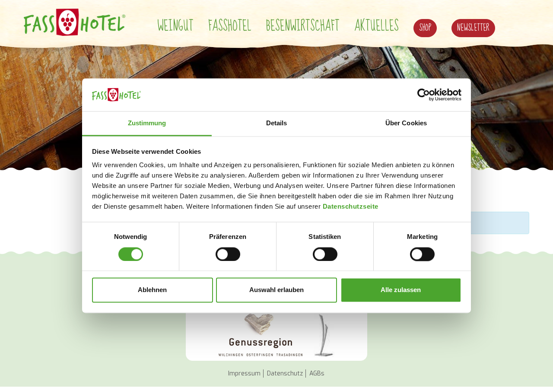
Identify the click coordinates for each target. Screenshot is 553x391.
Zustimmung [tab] (147, 123)
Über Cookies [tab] (406, 123)
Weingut (175, 26)
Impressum (244, 373)
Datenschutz (285, 373)
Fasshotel (229, 26)
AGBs (316, 373)
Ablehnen (152, 290)
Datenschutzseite (350, 206)
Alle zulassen (401, 290)
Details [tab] (276, 123)
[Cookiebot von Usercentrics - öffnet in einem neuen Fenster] (423, 94)
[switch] (228, 254)
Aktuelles (376, 26)
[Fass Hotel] (74, 22)
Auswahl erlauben (276, 290)
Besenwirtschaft (303, 26)
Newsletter (473, 27)
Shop (425, 27)
